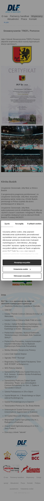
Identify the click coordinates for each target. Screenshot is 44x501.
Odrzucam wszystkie (22, 276)
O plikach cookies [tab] (34, 224)
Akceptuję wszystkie (22, 262)
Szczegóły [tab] (19, 224)
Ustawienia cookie (21, 269)
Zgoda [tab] (7, 224)
